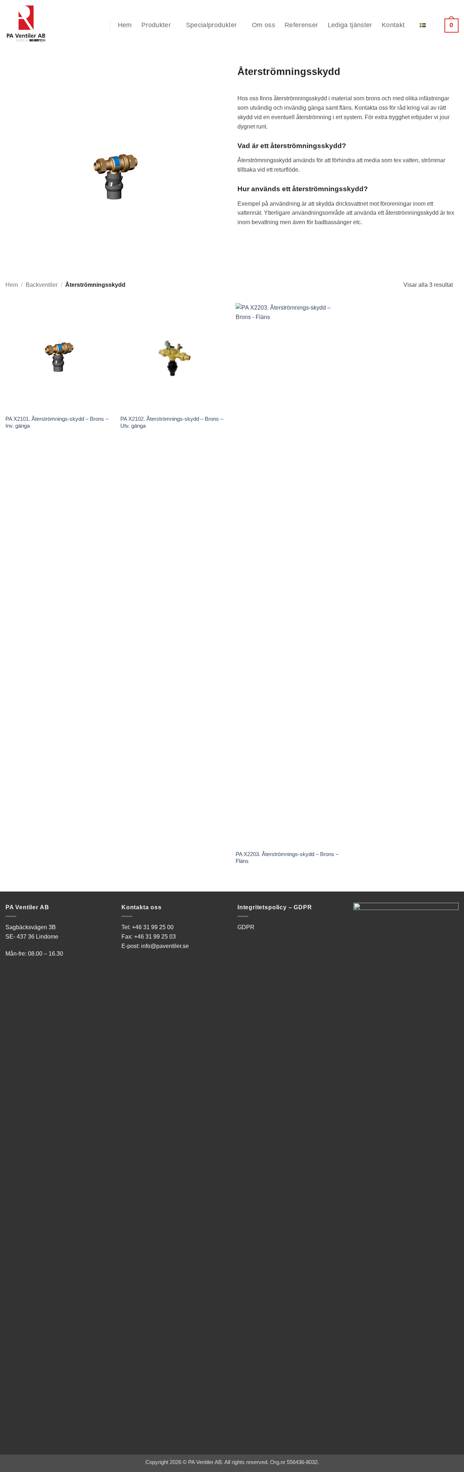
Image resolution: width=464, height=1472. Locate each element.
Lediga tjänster (350, 25)
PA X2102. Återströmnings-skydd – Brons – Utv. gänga (171, 422)
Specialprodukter (211, 25)
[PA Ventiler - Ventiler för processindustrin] (41, 23)
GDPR (245, 927)
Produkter (156, 25)
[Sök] (98, 25)
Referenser (301, 25)
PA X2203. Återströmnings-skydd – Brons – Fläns (287, 857)
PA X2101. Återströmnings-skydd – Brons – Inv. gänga (56, 422)
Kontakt (393, 25)
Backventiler (42, 284)
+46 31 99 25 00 (153, 927)
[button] (450, 25)
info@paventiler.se (165, 946)
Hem (125, 25)
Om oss (263, 25)
